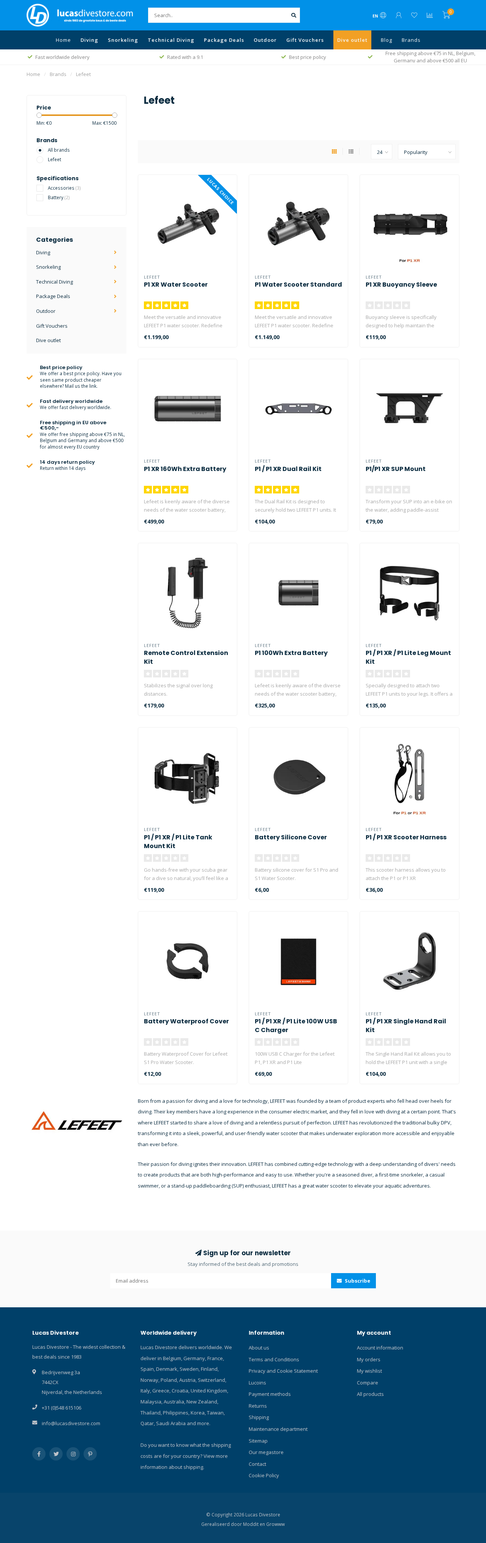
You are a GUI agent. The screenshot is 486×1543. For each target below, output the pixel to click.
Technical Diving (171, 39)
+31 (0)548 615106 (61, 1407)
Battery (59, 197)
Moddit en (254, 1524)
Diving (89, 39)
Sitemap (258, 1440)
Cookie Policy (264, 1475)
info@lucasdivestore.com (71, 1423)
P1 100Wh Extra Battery (291, 653)
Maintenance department (278, 1429)
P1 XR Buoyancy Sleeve (401, 284)
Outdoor (265, 39)
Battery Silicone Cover (291, 837)
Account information (380, 1347)
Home (63, 39)
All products (370, 1394)
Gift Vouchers (305, 39)
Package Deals (224, 39)
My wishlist (369, 1370)
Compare (367, 1382)
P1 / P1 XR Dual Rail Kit (288, 469)
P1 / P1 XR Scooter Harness (406, 837)
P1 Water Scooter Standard (298, 284)
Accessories (64, 188)
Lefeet (54, 159)
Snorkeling (123, 39)
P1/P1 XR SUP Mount (396, 469)
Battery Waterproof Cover (186, 1021)
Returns (258, 1405)
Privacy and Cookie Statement (283, 1370)
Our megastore (266, 1452)
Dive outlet (352, 39)
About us (259, 1347)
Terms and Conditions (274, 1359)
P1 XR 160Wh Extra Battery (185, 469)
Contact (257, 1464)
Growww (275, 1524)
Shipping (259, 1417)
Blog (386, 39)
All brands (59, 150)
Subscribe (357, 1280)
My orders (368, 1359)
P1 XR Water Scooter (176, 284)
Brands (411, 39)
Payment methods (270, 1394)
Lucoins (257, 1382)
